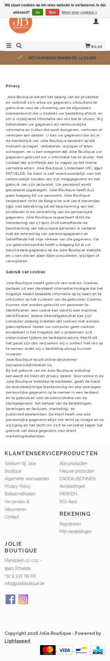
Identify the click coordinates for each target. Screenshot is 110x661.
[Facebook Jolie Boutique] (10, 599)
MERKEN (68, 493)
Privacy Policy (18, 486)
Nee (52, 12)
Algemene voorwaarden (27, 478)
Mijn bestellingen (76, 531)
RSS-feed (68, 501)
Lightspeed (17, 641)
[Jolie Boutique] (29, 25)
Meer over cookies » (79, 12)
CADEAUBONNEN (78, 478)
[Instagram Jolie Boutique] (23, 599)
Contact (12, 517)
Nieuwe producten (77, 471)
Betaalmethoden (20, 493)
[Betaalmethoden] (48, 649)
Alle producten (73, 463)
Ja (37, 12)
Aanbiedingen (72, 486)
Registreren (70, 524)
